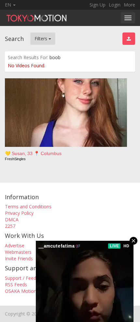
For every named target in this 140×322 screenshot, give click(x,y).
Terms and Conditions (28, 206)
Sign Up (97, 5)
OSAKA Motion (20, 291)
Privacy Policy (19, 213)
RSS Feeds (16, 284)
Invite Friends (19, 258)
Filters (42, 38)
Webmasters (18, 252)
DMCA (12, 219)
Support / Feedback (25, 278)
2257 (10, 226)
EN (8, 5)
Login (114, 5)
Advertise (14, 245)
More (129, 5)
